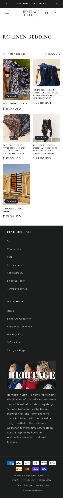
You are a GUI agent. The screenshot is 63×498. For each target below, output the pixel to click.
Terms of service (24, 485)
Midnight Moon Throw (12, 210)
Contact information (33, 490)
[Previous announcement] (6, 4)
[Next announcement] (56, 4)
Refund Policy (15, 272)
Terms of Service (17, 288)
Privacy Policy (15, 264)
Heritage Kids (15, 334)
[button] (7, 13)
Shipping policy (43, 485)
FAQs (10, 257)
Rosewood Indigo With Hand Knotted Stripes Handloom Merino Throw (45, 94)
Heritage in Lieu (29, 475)
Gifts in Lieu (14, 342)
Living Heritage (16, 350)
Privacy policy (44, 480)
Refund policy (28, 480)
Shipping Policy (16, 280)
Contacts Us (14, 249)
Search (11, 241)
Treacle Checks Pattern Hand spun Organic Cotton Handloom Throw (14, 149)
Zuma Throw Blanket (16, 103)
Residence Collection (19, 326)
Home (10, 310)
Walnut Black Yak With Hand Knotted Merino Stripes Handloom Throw (45, 149)
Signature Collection (19, 318)
